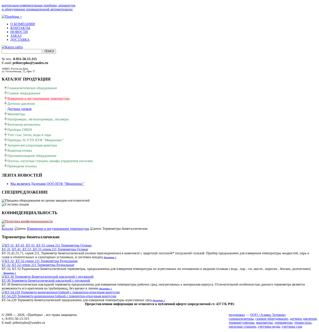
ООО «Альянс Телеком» (268, 315)
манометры (264, 322)
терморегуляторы (241, 322)
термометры (284, 322)
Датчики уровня (19, 109)
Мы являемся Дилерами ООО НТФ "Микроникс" (47, 184)
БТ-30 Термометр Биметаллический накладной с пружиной (46, 280)
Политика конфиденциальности (29, 221)
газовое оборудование (271, 318)
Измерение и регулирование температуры (58, 228)
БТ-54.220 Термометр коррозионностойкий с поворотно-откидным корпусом (59, 296)
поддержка (237, 315)
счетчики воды (269, 326)
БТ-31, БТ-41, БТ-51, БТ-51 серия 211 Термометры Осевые (45, 249)
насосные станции (242, 326)
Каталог (8, 228)
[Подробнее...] (110, 257)
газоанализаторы (241, 318)
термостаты (302, 322)
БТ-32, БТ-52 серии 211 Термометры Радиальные (38, 265)
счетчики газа (292, 326)
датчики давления (303, 318)
